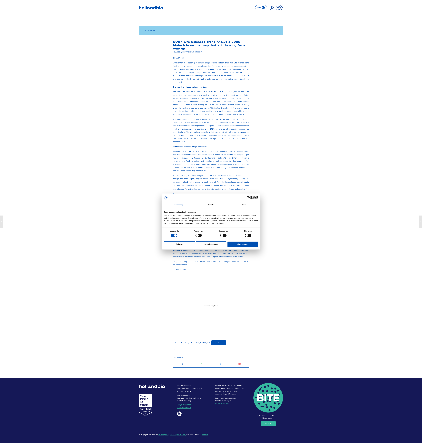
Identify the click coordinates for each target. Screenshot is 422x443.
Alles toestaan (242, 244)
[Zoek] (271, 7)
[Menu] (279, 7)
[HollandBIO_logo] (151, 7)
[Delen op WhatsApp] (201, 364)
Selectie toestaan (211, 244)
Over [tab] (244, 205)
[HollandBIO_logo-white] (152, 386)
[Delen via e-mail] (239, 364)
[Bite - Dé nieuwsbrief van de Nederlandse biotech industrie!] (268, 398)
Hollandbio (177, 52)
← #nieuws (150, 30)
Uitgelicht (198, 52)
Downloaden (218, 343)
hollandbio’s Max (180, 265)
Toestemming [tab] (178, 205)
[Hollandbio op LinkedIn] (179, 413)
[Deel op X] (182, 364)
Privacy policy (163, 435)
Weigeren (179, 244)
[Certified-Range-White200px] (145, 405)
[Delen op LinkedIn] (220, 364)
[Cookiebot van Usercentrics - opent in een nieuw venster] (248, 197)
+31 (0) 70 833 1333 (184, 405)
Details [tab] (211, 205)
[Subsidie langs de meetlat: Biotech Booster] (1, 222)
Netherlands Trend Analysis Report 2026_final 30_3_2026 (191, 343)
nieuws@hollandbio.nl (223, 403)
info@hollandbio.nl (184, 408)
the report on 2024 (234, 95)
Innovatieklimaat (188, 52)
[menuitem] (261, 7)
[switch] (199, 235)
